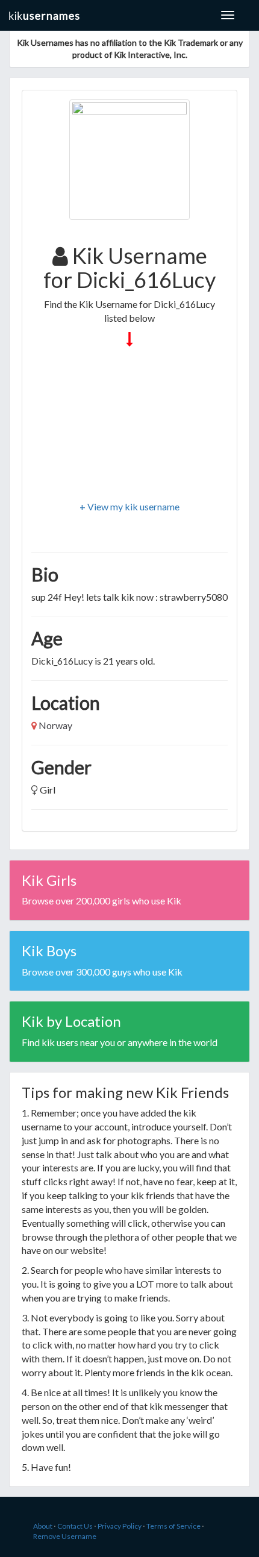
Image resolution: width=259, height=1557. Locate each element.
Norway (55, 725)
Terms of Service (173, 1525)
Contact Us (75, 1525)
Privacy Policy (120, 1525)
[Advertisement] (129, 424)
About (42, 1525)
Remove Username (64, 1536)
